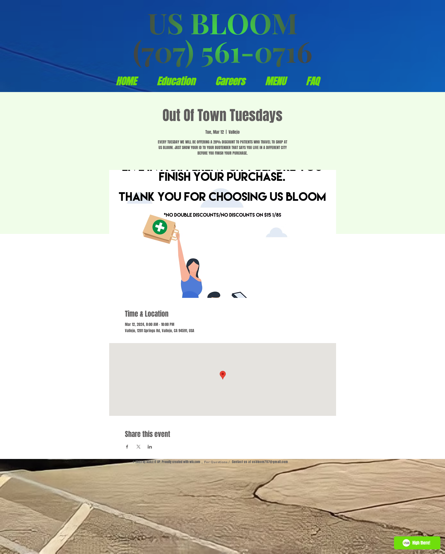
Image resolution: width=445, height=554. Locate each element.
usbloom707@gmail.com (270, 461)
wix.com (194, 461)
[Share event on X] (138, 447)
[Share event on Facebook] (127, 447)
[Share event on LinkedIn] (150, 447)
